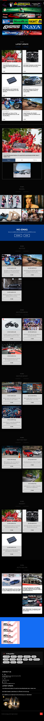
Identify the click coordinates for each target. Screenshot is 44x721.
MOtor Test (22, 440)
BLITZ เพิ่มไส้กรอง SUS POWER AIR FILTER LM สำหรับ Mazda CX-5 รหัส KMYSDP (17, 694)
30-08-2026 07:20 (32, 523)
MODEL (22, 189)
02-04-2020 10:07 (32, 459)
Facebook (18, 235)
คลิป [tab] (22, 160)
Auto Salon (22, 567)
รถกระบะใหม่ (12, 659)
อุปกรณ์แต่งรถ (36, 659)
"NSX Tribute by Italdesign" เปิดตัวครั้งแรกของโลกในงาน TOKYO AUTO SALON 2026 (32, 610)
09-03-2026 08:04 (32, 395)
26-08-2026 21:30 (32, 332)
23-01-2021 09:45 (12, 459)
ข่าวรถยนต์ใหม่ (6, 656)
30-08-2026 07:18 (11, 268)
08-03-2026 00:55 (11, 419)
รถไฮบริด (34, 656)
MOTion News (22, 312)
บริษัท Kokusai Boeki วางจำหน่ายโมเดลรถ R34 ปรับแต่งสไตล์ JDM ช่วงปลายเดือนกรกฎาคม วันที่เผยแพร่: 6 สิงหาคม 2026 (11, 590)
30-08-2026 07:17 (32, 268)
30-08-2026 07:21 (11, 523)
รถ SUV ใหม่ (6, 659)
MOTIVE (22, 248)
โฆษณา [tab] (8, 160)
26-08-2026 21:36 (11, 332)
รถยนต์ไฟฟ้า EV (27, 656)
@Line (26, 235)
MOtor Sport (22, 376)
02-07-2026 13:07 (12, 395)
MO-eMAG (20, 662)
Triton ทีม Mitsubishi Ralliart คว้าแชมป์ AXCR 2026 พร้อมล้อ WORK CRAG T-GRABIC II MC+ (19, 688)
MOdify (22, 504)
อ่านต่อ (4, 71)
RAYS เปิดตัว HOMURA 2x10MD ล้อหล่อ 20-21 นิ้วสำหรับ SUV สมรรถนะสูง (15, 691)
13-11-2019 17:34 (32, 483)
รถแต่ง (30, 659)
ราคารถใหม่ (19, 659)
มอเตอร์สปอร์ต (6, 662)
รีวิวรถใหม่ (20, 656)
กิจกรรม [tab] (35, 160)
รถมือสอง (25, 659)
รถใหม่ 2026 (13, 656)
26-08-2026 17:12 (12, 356)
